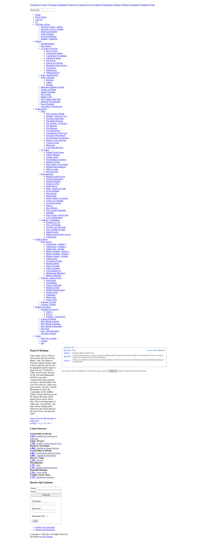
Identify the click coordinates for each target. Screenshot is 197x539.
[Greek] (89, 5)
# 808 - (44, 448)
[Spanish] (134, 5)
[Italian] (116, 5)
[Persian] (125, 5)
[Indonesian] (107, 5)
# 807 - (45, 453)
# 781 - (38, 472)
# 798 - (37, 460)
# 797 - (35, 465)
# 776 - (42, 477)
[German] (80, 5)
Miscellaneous (159, 350)
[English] (34, 5)
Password (36, 508)
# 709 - (45, 443)
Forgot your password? (45, 527)
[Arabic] (43, 5)
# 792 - (43, 467)
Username (36, 501)
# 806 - (43, 455)
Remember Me (38, 516)
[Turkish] (143, 5)
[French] (72, 5)
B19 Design (47, 537)
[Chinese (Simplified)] (57, 5)
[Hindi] (97, 5)
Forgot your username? (45, 530)
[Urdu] (151, 5)
